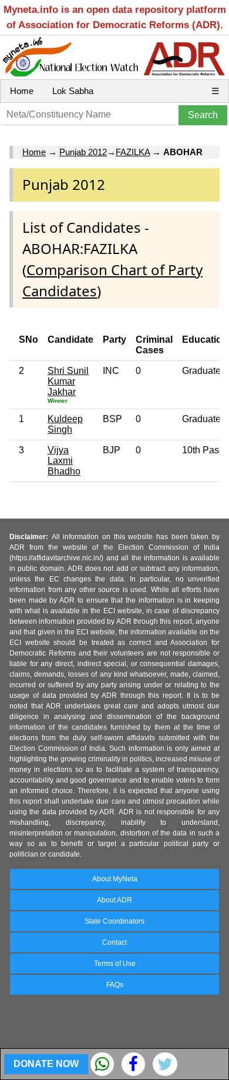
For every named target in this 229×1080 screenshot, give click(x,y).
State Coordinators (114, 921)
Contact (114, 942)
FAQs (114, 985)
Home (21, 91)
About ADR (114, 900)
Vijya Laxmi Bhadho (64, 460)
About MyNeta (114, 879)
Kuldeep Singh (65, 424)
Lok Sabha (72, 91)
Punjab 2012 (83, 152)
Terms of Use (115, 963)
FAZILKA (133, 152)
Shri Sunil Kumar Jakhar (68, 381)
